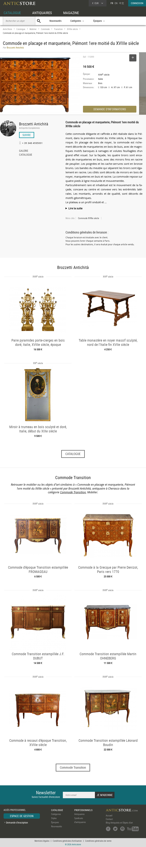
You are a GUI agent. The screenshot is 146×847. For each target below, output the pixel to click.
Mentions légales (42, 840)
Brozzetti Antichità (33, 123)
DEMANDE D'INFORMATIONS (109, 109)
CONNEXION (137, 3)
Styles (54, 818)
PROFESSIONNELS (83, 810)
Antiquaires (79, 814)
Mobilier (33, 29)
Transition (58, 29)
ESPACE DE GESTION (21, 816)
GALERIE (23, 151)
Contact (109, 819)
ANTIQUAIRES (42, 12)
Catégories (56, 814)
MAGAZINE (71, 12)
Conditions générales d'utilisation (67, 840)
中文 (121, 3)
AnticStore (7, 29)
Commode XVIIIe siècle (88, 218)
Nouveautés (55, 20)
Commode (45, 29)
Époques (55, 822)
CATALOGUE (12, 12)
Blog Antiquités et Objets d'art (119, 822)
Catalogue (20, 29)
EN (116, 3)
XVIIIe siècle (72, 29)
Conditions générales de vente (98, 840)
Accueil (109, 815)
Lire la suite (75, 208)
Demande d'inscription (17, 822)
